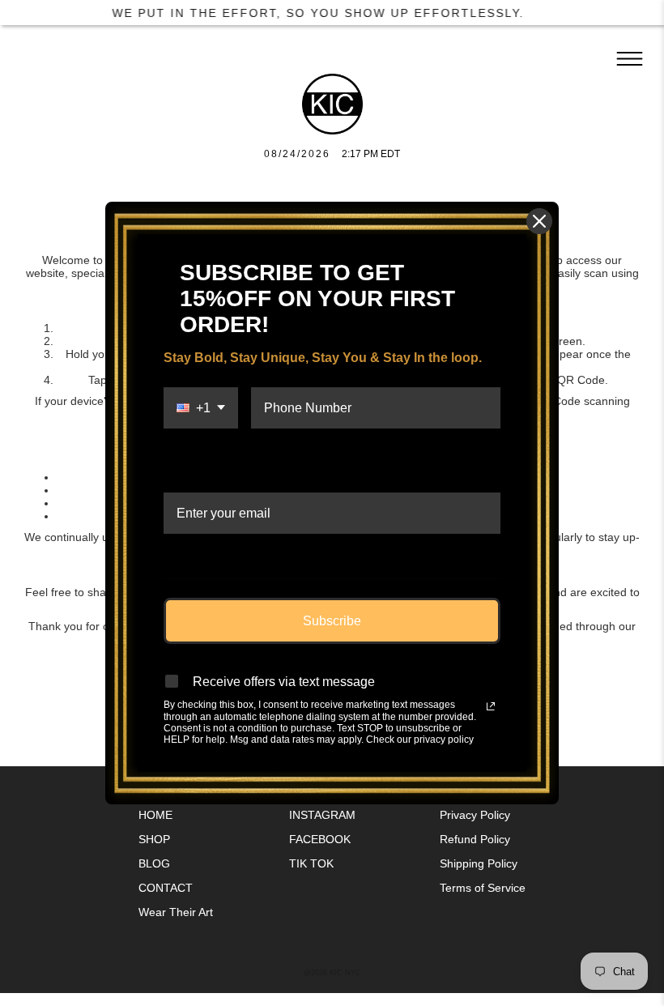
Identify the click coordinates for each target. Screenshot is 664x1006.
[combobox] (201, 430)
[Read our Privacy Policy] (490, 706)
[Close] (539, 221)
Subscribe (332, 621)
